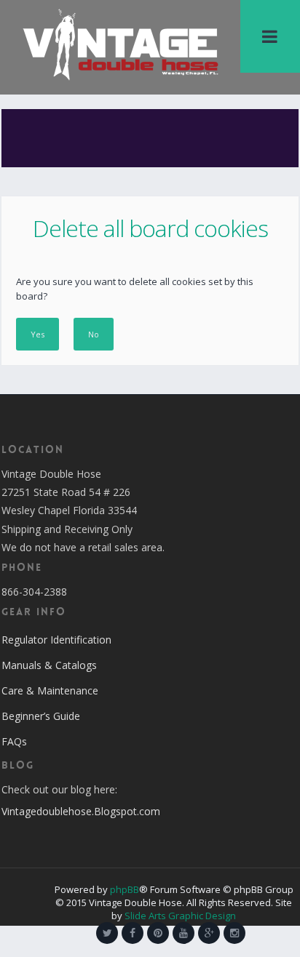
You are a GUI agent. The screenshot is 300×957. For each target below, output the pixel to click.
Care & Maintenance (49, 690)
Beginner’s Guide (40, 716)
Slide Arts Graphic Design (180, 915)
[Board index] (120, 43)
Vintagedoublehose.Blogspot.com (80, 811)
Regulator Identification (56, 639)
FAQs (14, 741)
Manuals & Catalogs (49, 665)
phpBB (124, 889)
